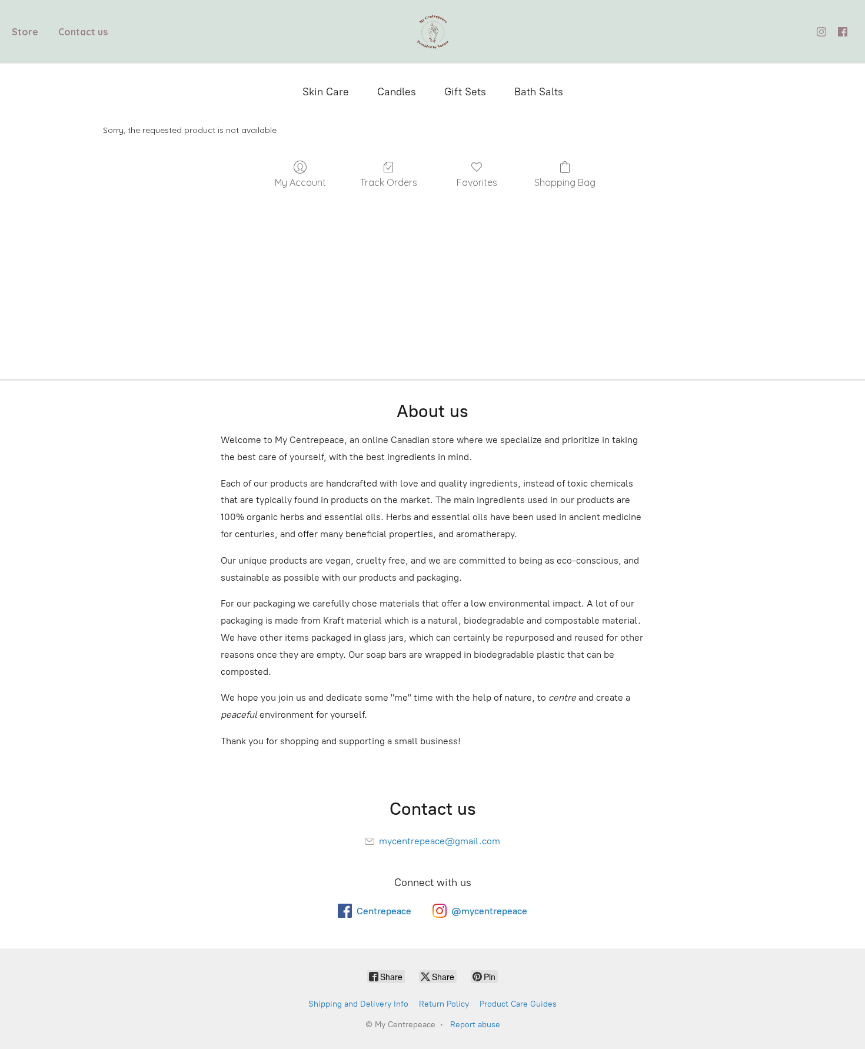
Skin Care (325, 91)
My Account (300, 182)
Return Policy (444, 1004)
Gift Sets (465, 91)
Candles (396, 91)
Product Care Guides (518, 1004)
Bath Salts (538, 91)
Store (25, 32)
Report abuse (475, 1025)
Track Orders (388, 182)
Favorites (477, 182)
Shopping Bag (564, 182)
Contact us (83, 32)
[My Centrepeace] (432, 31)
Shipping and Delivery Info (358, 1004)
